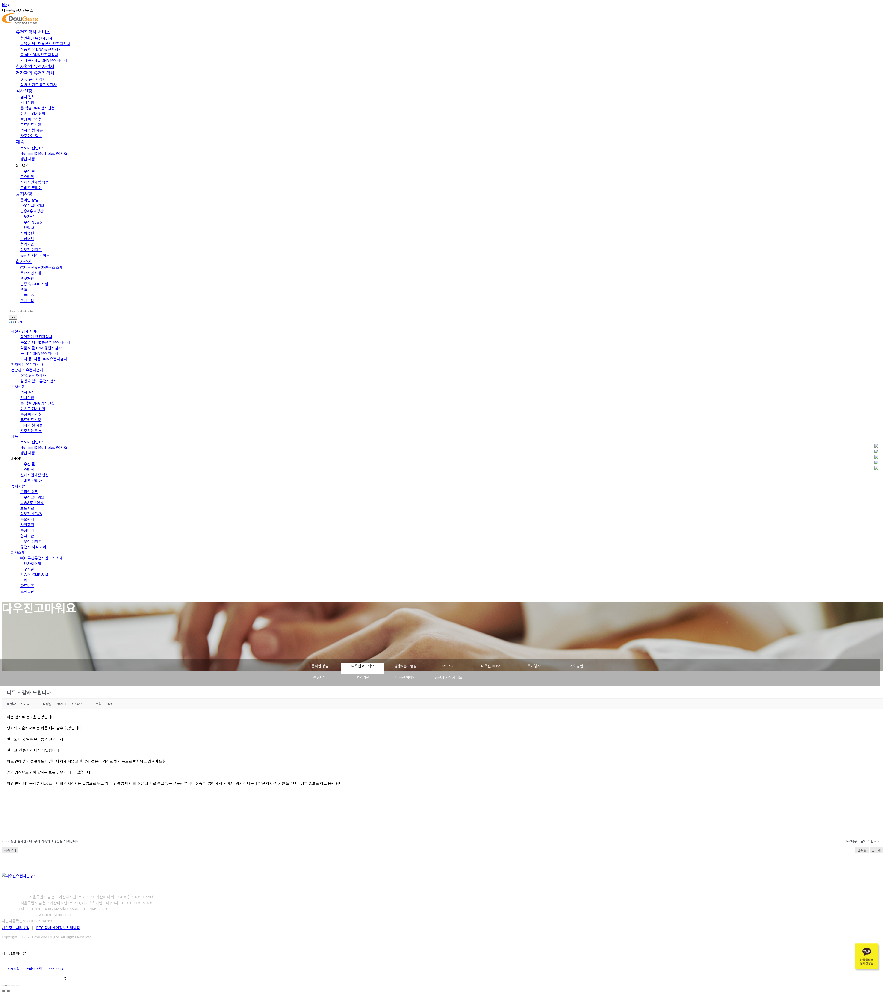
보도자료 (448, 665)
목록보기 (10, 850)
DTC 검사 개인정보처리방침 (58, 927)
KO (11, 322)
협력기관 (362, 677)
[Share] (8, 985)
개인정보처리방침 (16, 927)
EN (19, 322)
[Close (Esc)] (4, 985)
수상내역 (319, 677)
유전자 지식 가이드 (448, 677)
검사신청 (13, 968)
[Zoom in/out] (17, 985)
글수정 (861, 850)
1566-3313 (55, 968)
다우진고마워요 (362, 665)
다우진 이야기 (405, 677)
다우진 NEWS (491, 665)
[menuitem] (33, 32)
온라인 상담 (319, 665)
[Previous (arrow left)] (4, 991)
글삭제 (876, 850)
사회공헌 (576, 665)
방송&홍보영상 (405, 665)
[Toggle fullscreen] (13, 985)
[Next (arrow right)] (8, 991)
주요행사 (533, 665)
